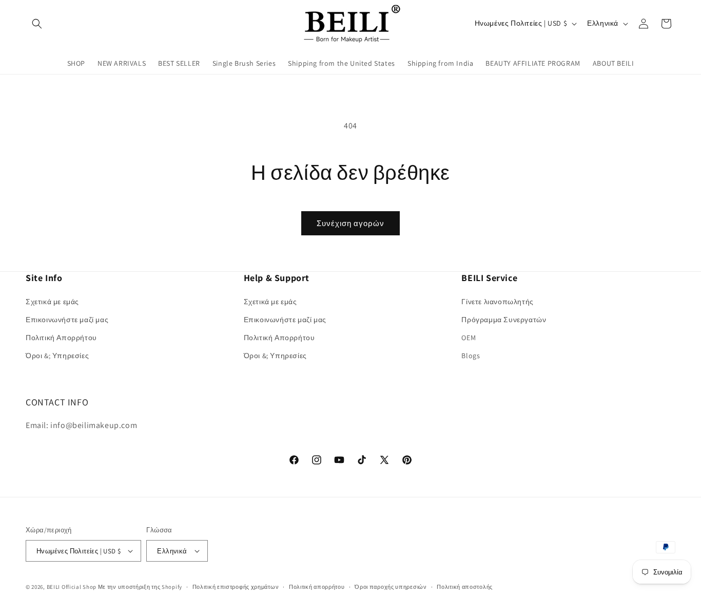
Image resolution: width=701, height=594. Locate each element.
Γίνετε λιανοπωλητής (497, 301)
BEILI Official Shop (71, 586)
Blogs (470, 355)
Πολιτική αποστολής (465, 586)
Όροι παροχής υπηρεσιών (390, 586)
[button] (37, 23)
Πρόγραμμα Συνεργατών (503, 319)
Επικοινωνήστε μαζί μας (67, 319)
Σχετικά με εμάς (52, 301)
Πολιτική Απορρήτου (61, 337)
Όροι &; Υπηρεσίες (57, 355)
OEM (468, 337)
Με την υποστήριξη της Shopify (140, 586)
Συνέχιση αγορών (350, 223)
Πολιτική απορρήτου (317, 586)
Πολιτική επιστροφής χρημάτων (235, 586)
